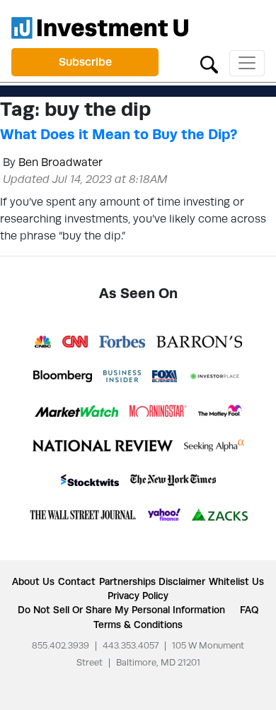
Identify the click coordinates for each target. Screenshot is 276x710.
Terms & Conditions (138, 624)
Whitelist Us (236, 581)
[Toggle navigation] (247, 63)
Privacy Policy (138, 595)
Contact (77, 581)
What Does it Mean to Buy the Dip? (118, 134)
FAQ (249, 609)
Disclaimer (182, 581)
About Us (33, 581)
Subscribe (85, 62)
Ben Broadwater (60, 162)
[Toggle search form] (209, 63)
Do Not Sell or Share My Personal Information (121, 609)
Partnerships (127, 581)
